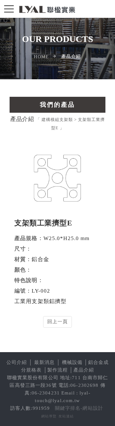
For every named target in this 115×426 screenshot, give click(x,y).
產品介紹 (83, 370)
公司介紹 (16, 362)
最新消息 (44, 362)
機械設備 (72, 362)
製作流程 (57, 370)
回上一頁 (57, 321)
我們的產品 (57, 104)
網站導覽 (49, 416)
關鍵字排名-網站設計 (79, 408)
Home (41, 56)
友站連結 (66, 416)
